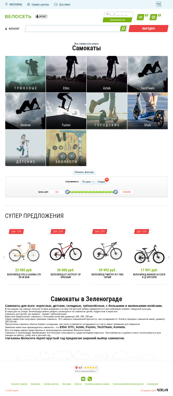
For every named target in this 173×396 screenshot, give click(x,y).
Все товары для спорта (86, 43)
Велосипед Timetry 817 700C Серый (107, 276)
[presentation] (4, 257)
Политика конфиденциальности (128, 384)
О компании (152, 384)
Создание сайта (149, 390)
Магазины (35, 384)
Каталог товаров (19, 384)
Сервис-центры (51, 384)
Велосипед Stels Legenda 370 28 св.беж (24, 276)
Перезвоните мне (117, 20)
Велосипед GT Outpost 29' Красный (66, 276)
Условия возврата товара (97, 384)
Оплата (78, 384)
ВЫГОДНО (148, 28)
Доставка (66, 384)
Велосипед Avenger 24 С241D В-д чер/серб (149, 276)
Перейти (24, 74)
